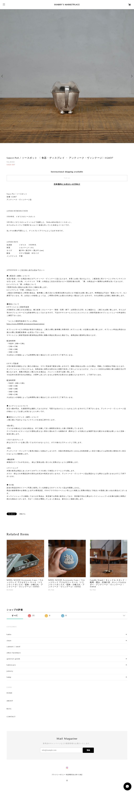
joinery (10, 671)
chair (9, 641)
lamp (9, 677)
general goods (13, 659)
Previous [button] (2, 76)
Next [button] (131, 76)
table (9, 634)
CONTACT (11, 717)
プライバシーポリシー (58, 774)
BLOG (9, 709)
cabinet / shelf (13, 647)
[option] (67, 76)
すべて (15, 616)
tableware (11, 665)
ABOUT (10, 701)
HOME (9, 693)
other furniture (14, 653)
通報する (22, 514)
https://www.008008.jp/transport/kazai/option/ (25, 324)
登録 (88, 750)
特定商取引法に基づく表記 (74, 774)
